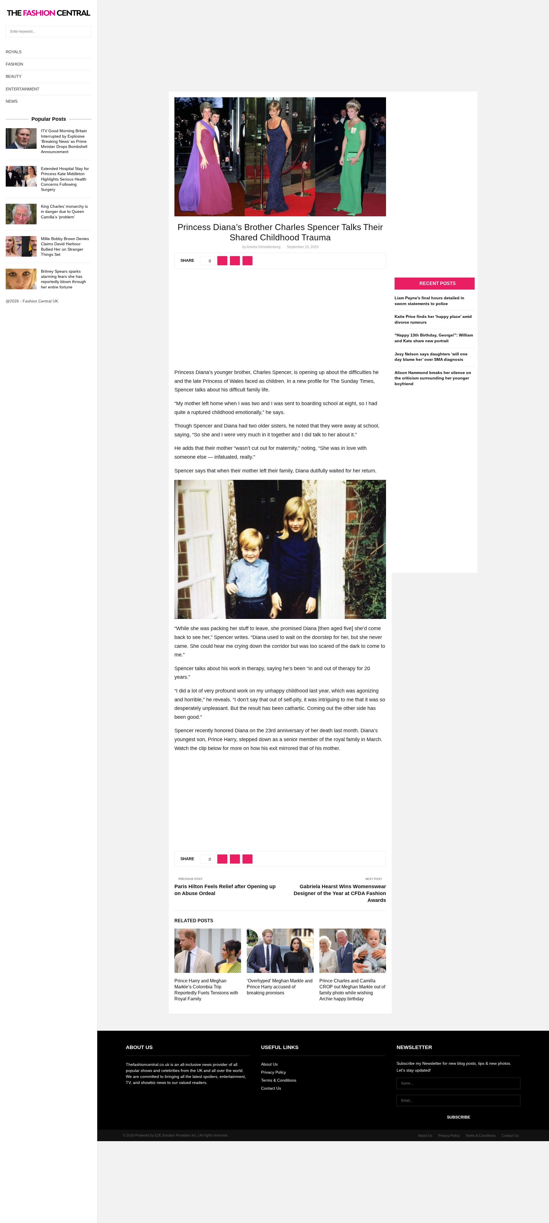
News (11, 101)
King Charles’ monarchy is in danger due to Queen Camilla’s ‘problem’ (64, 211)
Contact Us (271, 1088)
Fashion (14, 64)
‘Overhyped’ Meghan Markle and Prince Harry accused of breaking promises (280, 986)
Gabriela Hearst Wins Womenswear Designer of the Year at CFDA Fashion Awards (340, 893)
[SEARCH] (86, 31)
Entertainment (22, 89)
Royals (13, 52)
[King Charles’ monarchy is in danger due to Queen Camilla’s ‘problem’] (21, 214)
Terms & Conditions (278, 1080)
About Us (269, 1064)
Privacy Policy (273, 1072)
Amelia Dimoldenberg (263, 247)
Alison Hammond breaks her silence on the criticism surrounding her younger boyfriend (433, 378)
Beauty (13, 76)
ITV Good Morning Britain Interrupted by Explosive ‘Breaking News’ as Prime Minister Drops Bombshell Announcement (64, 141)
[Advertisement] (274, 40)
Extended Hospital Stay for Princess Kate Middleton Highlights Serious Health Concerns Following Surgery (65, 179)
